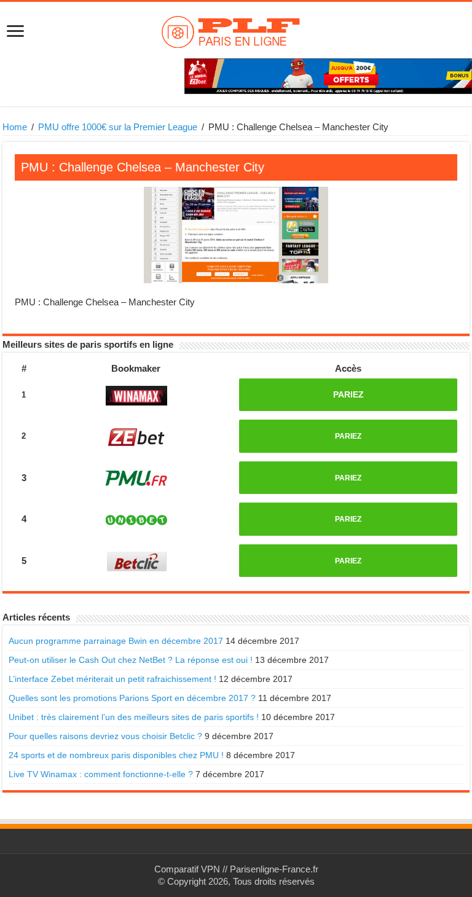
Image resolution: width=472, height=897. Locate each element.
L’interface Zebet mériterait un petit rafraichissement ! (112, 679)
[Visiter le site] (136, 395)
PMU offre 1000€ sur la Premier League (117, 127)
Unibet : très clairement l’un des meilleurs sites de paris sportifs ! (134, 717)
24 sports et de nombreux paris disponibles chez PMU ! (116, 755)
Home (14, 127)
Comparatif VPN (187, 869)
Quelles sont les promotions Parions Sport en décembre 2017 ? (132, 698)
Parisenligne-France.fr (274, 869)
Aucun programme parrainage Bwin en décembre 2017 (116, 641)
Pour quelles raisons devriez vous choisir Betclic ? (105, 736)
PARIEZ (348, 394)
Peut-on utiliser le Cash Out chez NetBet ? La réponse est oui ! (131, 660)
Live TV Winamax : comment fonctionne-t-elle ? (101, 774)
